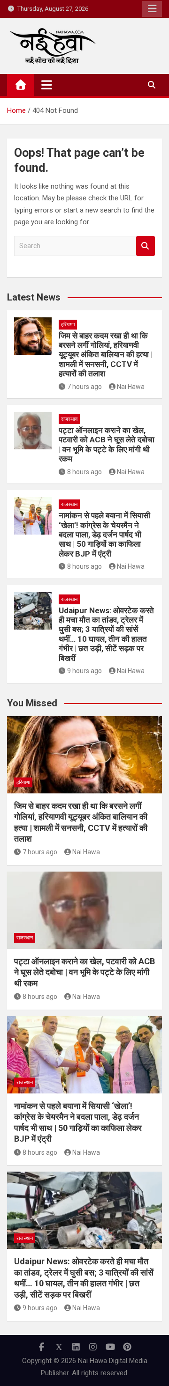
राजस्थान (69, 419)
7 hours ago (84, 386)
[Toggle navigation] (46, 84)
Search (145, 246)
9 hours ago (84, 671)
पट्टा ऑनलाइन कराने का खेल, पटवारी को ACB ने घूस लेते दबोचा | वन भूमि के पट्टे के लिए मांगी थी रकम (106, 444)
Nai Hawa (131, 386)
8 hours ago (84, 472)
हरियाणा (68, 325)
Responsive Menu (152, 9)
